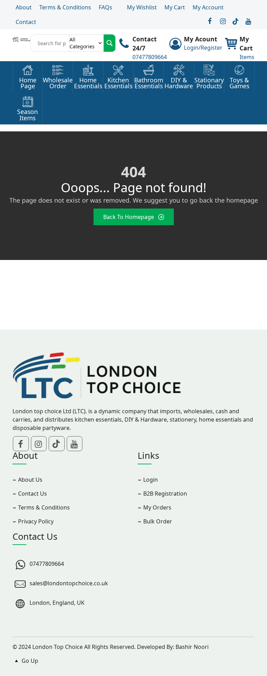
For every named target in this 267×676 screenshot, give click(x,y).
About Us (30, 479)
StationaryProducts (209, 83)
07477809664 (149, 57)
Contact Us (32, 493)
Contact (26, 22)
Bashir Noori (192, 647)
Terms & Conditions (65, 7)
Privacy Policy (36, 521)
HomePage (28, 83)
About (24, 7)
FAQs (105, 7)
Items (247, 57)
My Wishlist (142, 7)
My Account (208, 7)
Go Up (29, 661)
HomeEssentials (88, 83)
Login (150, 479)
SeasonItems (27, 115)
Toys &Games (239, 83)
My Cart (174, 7)
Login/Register (203, 47)
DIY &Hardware (178, 83)
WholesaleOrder (58, 83)
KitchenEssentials (118, 83)
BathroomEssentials (148, 83)
